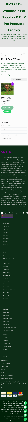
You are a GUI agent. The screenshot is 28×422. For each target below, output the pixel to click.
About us (5, 266)
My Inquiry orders (7, 318)
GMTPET (9, 401)
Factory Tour (6, 269)
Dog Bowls (5, 235)
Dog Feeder (6, 238)
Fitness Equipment (5, 132)
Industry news (6, 281)
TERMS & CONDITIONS (9, 290)
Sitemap (3, 401)
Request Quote (4, 360)
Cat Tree (5, 241)
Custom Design (7, 346)
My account (6, 312)
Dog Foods (5, 232)
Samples (5, 349)
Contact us (6, 298)
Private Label (6, 343)
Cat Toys (5, 244)
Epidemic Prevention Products (8, 135)
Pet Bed (5, 250)
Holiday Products (5, 129)
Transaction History (8, 284)
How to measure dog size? (9, 327)
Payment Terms (5, 387)
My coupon (6, 321)
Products (13, 53)
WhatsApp (3, 372)
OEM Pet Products (5, 53)
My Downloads (6, 324)
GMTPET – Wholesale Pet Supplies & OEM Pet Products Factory (14, 17)
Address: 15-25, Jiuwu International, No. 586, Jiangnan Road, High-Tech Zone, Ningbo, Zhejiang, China (13, 382)
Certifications (6, 275)
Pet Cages (5, 253)
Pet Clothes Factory (19, 405)
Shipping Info (4, 366)
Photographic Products (6, 138)
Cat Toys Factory (17, 403)
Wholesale (5, 340)
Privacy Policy (6, 292)
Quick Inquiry (7, 111)
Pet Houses (6, 255)
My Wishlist (6, 315)
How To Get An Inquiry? (9, 330)
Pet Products (4, 126)
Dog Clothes (6, 226)
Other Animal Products (8, 258)
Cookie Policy (6, 295)
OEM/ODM (5, 337)
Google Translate (8, 216)
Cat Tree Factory (7, 403)
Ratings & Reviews (7, 287)
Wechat (3, 369)
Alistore (15, 401)
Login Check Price (5, 104)
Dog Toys (5, 229)
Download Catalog (5, 363)
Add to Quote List (6, 108)
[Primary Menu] (13, 44)
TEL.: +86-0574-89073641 (7, 378)
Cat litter (5, 247)
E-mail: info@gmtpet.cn (7, 375)
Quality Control (6, 272)
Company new (6, 278)
